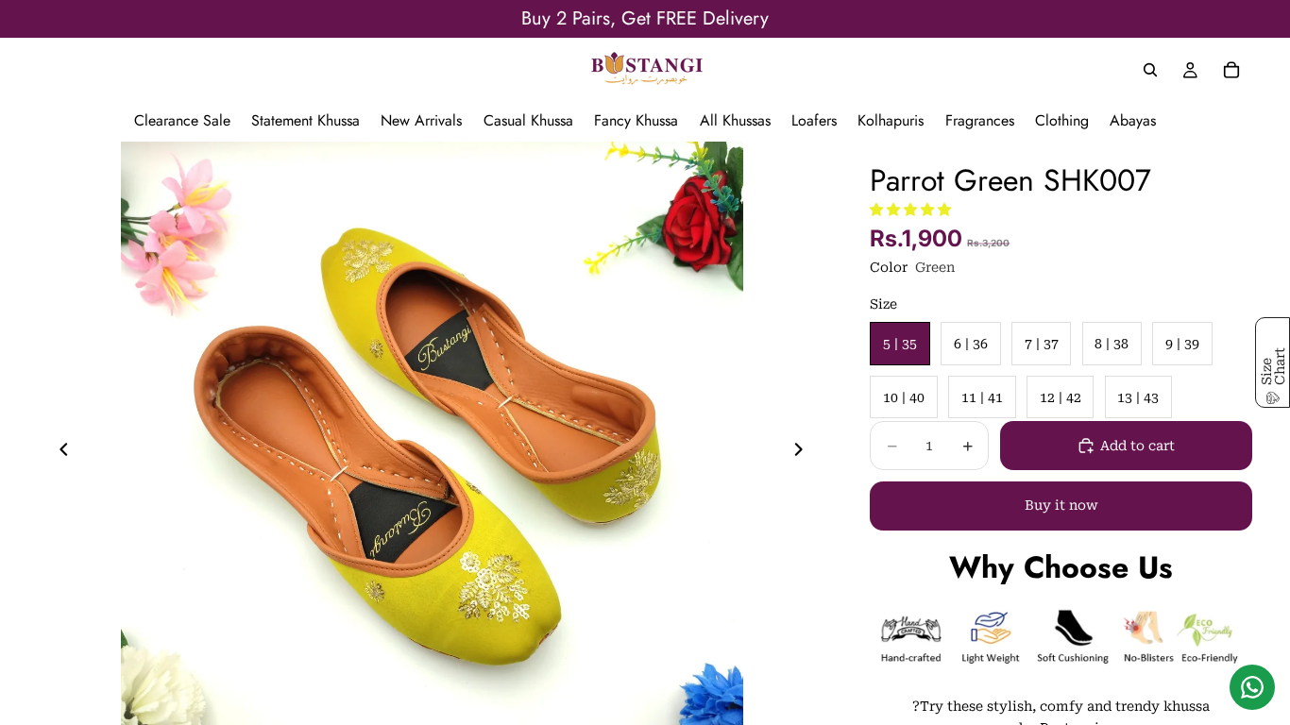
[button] (910, 209)
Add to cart (1137, 445)
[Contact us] (1252, 687)
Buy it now (1061, 505)
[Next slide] (803, 453)
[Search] (1150, 70)
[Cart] (1231, 70)
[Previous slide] (58, 453)
